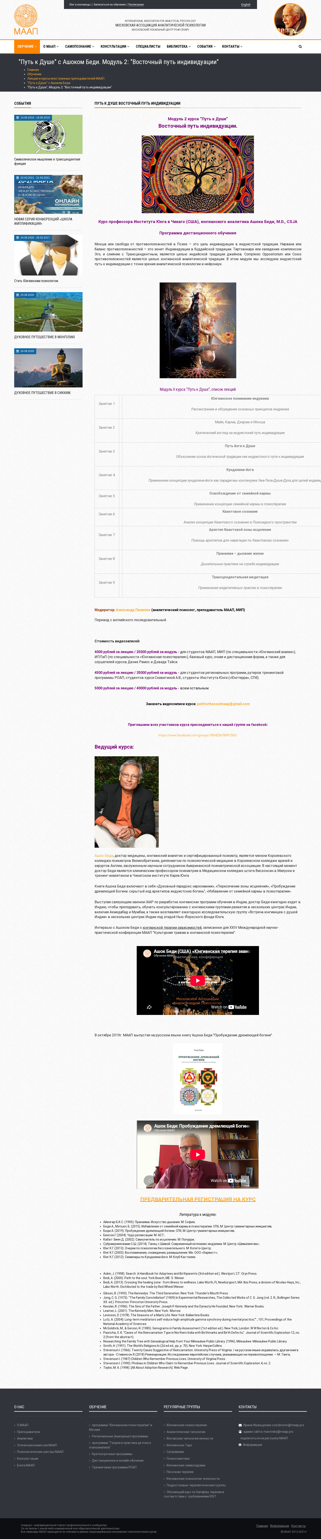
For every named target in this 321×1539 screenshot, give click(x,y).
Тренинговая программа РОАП (114, 1467)
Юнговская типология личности (190, 1438)
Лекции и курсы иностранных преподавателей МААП (65, 78)
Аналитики (25, 1438)
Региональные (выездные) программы (120, 1436)
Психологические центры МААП (40, 1452)
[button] (300, 46)
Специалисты (148, 46)
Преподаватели (28, 1432)
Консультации (27, 1458)
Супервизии (175, 1452)
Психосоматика (178, 1458)
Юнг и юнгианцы (80, 4)
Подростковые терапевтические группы (196, 1485)
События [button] (205, 46)
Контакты (298, 1526)
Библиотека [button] (177, 46)
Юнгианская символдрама (186, 1465)
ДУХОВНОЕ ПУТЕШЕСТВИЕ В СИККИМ (42, 393)
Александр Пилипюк (133, 610)
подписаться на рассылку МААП (264, 1438)
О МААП (22, 1425)
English (245, 4)
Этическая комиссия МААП (37, 1445)
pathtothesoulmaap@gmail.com (223, 704)
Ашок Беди (104, 856)
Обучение (34, 74)
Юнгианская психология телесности (193, 1478)
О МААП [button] (49, 46)
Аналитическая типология (186, 1432)
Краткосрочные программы (112, 1454)
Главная (33, 69)
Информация (252, 1445)
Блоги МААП (26, 1465)
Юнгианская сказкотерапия (187, 1425)
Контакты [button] (231, 46)
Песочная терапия (180, 1472)
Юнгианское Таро (179, 1445)
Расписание (136, 4)
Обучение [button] (26, 46)
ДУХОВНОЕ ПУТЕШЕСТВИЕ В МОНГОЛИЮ (44, 337)
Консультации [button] (114, 46)
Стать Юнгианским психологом (36, 281)
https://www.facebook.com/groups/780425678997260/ (198, 735)
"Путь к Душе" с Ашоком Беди (48, 83)
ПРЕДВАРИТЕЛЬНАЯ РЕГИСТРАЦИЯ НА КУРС (198, 1199)
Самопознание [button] (78, 46)
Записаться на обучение (109, 4)
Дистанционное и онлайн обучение (118, 1460)
